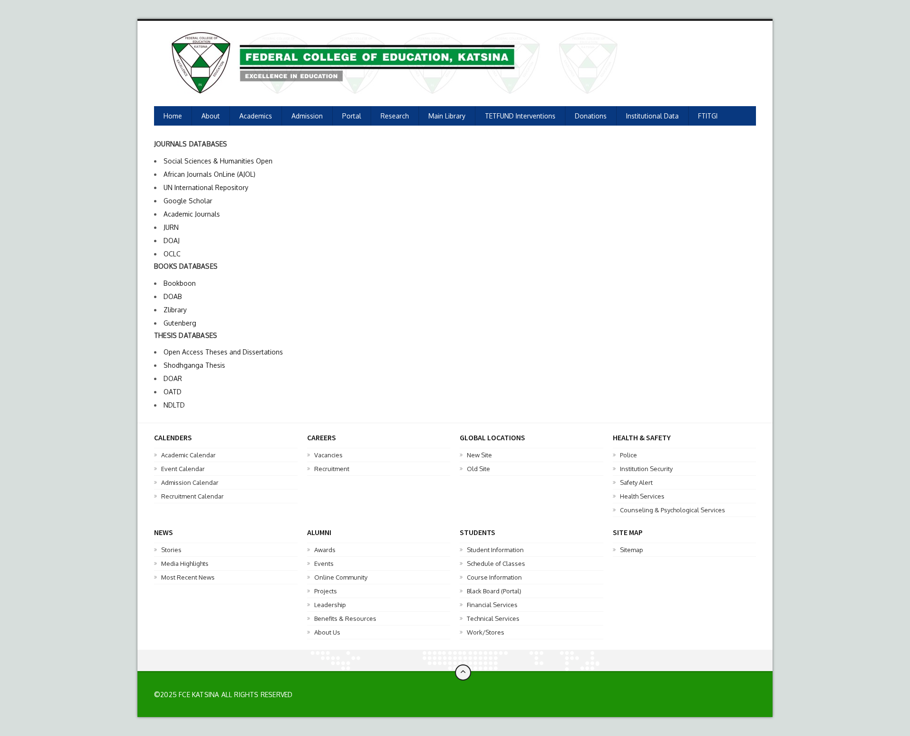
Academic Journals (192, 214)
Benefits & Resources (345, 618)
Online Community (340, 577)
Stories (171, 550)
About (210, 116)
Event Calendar (183, 468)
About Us (327, 632)
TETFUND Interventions (520, 116)
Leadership (330, 605)
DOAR (173, 378)
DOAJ (172, 240)
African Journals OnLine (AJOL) (209, 174)
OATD (173, 392)
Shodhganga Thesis (194, 365)
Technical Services (493, 618)
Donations (591, 116)
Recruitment (331, 468)
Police (628, 455)
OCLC (172, 254)
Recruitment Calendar (192, 496)
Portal (351, 116)
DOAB (173, 296)
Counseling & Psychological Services (672, 510)
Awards (325, 550)
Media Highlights (185, 563)
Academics (255, 116)
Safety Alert (636, 482)
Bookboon (180, 283)
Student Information (495, 550)
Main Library (446, 116)
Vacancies (328, 455)
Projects (325, 591)
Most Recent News (188, 577)
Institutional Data (652, 116)
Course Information (494, 577)
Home (173, 116)
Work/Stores (485, 632)
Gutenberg (180, 323)
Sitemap (631, 550)
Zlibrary (175, 310)
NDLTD (174, 405)
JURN (171, 227)
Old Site (478, 468)
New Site (479, 455)
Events (324, 563)
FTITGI (708, 116)
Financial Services (492, 605)
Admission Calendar (189, 482)
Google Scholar (188, 201)
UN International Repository (206, 187)
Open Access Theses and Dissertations (223, 352)
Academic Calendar (188, 455)
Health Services (642, 496)
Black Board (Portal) (494, 591)
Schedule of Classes (496, 563)
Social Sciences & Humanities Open (218, 161)
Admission (307, 116)
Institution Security (646, 468)
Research (395, 116)
